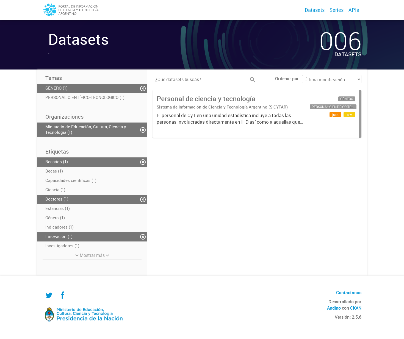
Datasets (315, 10)
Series (337, 10)
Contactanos (348, 293)
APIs (353, 10)
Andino (334, 308)
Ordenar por (286, 78)
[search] (252, 79)
